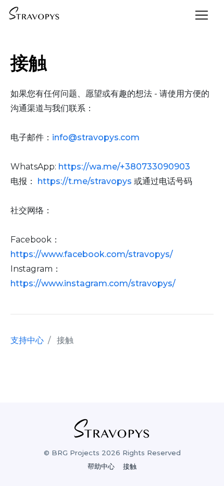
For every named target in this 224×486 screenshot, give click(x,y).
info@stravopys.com (96, 137)
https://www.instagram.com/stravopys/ (93, 283)
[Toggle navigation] (202, 15)
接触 (129, 466)
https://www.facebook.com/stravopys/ (91, 254)
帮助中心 (101, 466)
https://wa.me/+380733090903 (124, 167)
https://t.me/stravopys (85, 181)
